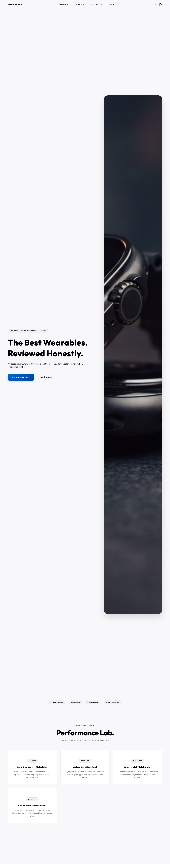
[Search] (156, 4)
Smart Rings (92, 702)
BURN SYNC (80, 4)
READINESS (113, 4)
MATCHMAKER (97, 4)
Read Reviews (46, 377)
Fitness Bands (57, 702)
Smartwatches (112, 702)
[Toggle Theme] (160, 4)
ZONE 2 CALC (64, 4)
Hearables (75, 702)
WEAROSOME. (15, 4)
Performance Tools (20, 377)
